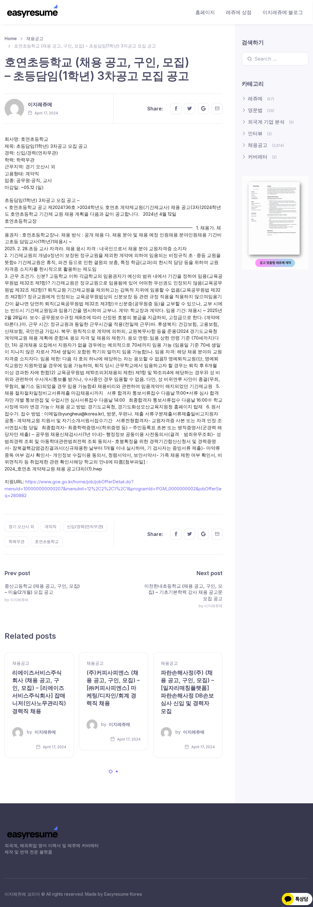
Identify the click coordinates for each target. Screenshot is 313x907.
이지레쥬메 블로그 (283, 12)
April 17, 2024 (54, 747)
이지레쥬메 (40, 104)
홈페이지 (205, 12)
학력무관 (16, 541)
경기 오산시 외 (21, 526)
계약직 (51, 526)
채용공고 (34, 38)
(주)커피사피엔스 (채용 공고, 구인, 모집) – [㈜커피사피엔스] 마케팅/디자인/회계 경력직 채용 (113, 688)
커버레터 (257, 157)
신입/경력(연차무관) (85, 526)
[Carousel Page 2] (117, 771)
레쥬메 (255, 98)
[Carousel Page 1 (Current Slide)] (110, 771)
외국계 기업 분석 (266, 122)
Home (11, 38)
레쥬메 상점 (239, 12)
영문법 (255, 110)
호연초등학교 (47, 541)
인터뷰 (255, 133)
